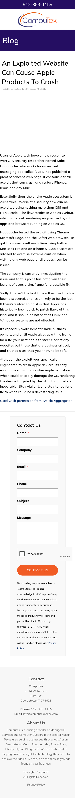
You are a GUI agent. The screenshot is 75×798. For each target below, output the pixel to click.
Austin (63, 739)
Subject (23, 501)
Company (24, 450)
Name (23, 433)
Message (24, 517)
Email (23, 466)
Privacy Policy (36, 784)
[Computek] (37, 19)
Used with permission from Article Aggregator (36, 401)
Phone (22, 484)
